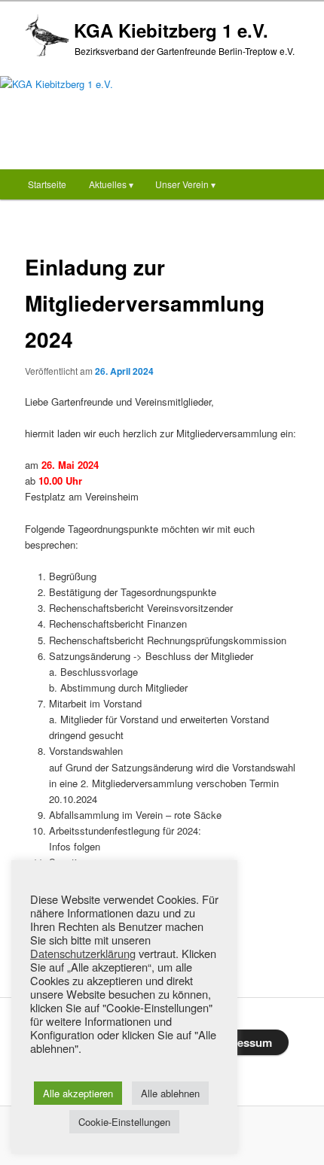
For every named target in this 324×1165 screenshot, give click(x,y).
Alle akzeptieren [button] (78, 1093)
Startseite (47, 184)
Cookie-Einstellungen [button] (124, 1122)
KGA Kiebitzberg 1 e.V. (171, 30)
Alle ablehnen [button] (170, 1093)
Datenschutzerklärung (83, 953)
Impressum (242, 1042)
